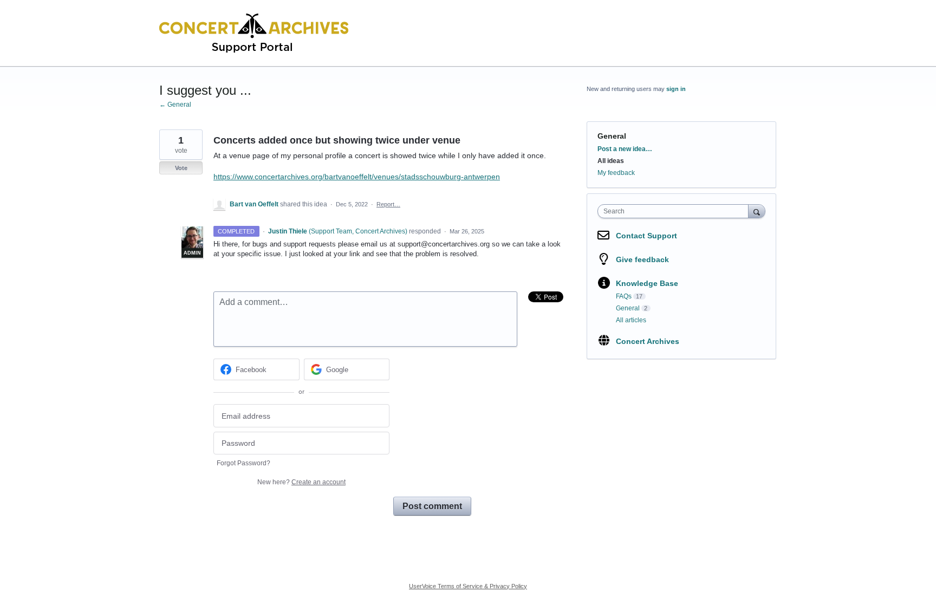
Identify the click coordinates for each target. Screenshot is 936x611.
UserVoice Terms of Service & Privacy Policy (468, 586)
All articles (631, 320)
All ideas (610, 161)
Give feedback (642, 259)
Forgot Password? (243, 463)
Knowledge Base (647, 283)
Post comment (432, 506)
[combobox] (676, 211)
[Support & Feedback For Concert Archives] (254, 33)
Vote (181, 168)
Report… (388, 204)
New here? (301, 482)
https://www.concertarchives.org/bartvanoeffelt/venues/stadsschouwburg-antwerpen (356, 176)
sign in (676, 89)
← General (175, 104)
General (611, 136)
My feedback (616, 173)
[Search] (756, 211)
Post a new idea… (624, 149)
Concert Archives (647, 341)
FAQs (624, 296)
